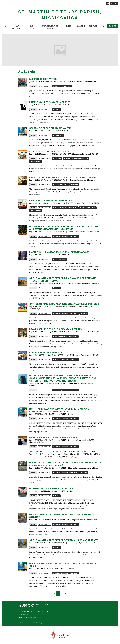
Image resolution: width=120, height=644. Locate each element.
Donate (112, 26)
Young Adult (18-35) (61, 184)
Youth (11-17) (36, 161)
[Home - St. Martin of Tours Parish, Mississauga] (5, 26)
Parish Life (69, 27)
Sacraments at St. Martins (50, 27)
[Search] (103, 26)
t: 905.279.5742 (23, 614)
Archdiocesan (45, 86)
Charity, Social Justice (62, 86)
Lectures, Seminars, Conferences (66, 236)
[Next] (65, 593)
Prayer (56, 109)
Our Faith (31, 27)
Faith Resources (60, 259)
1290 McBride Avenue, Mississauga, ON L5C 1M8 (34, 611)
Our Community (17, 27)
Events (75, 184)
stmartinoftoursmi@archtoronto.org (30, 617)
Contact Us (93, 27)
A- (112, 3)
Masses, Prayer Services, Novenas (76, 158)
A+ (108, 3)
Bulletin (81, 26)
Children (57, 158)
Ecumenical (58, 135)
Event (34, 86)
